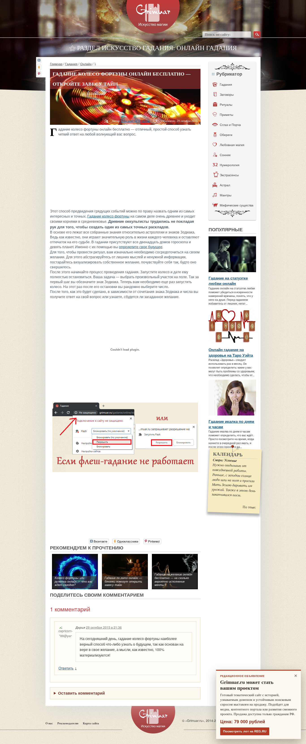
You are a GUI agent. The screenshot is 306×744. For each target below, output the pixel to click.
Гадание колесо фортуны (108, 216)
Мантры (225, 195)
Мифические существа (236, 205)
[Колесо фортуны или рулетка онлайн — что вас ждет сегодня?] (75, 556)
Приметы (226, 114)
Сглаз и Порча (230, 124)
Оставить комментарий (81, 693)
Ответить (65, 668)
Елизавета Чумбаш (135, 121)
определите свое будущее (140, 247)
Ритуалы (226, 104)
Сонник (225, 155)
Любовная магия (232, 144)
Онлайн (86, 63)
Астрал (225, 185)
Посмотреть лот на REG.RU (244, 731)
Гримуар (56, 63)
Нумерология (229, 165)
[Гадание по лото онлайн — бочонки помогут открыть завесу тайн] (125, 556)
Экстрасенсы (229, 175)
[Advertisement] (125, 172)
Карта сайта (91, 723)
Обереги (226, 134)
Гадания (71, 63)
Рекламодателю (67, 723)
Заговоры (227, 94)
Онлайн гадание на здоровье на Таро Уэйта (231, 352)
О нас (49, 723)
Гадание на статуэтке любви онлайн (228, 280)
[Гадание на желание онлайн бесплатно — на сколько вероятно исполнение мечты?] (175, 556)
